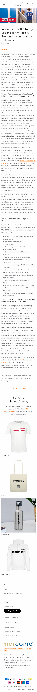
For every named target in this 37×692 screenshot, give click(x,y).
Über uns (6, 602)
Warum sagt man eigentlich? (13, 593)
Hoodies (4, 574)
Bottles (4, 535)
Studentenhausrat (9, 627)
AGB (19, 689)
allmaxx (11, 686)
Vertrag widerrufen (12, 611)
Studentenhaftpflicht (10, 636)
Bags (3, 495)
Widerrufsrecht (29, 686)
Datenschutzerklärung (10, 689)
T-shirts (4, 456)
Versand (24, 689)
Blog (5, 598)
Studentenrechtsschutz (11, 623)
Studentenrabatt (9, 606)
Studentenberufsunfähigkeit (13, 631)
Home (5, 585)
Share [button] (5, 49)
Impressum (31, 689)
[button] (4, 4)
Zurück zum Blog (19, 388)
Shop (5, 589)
